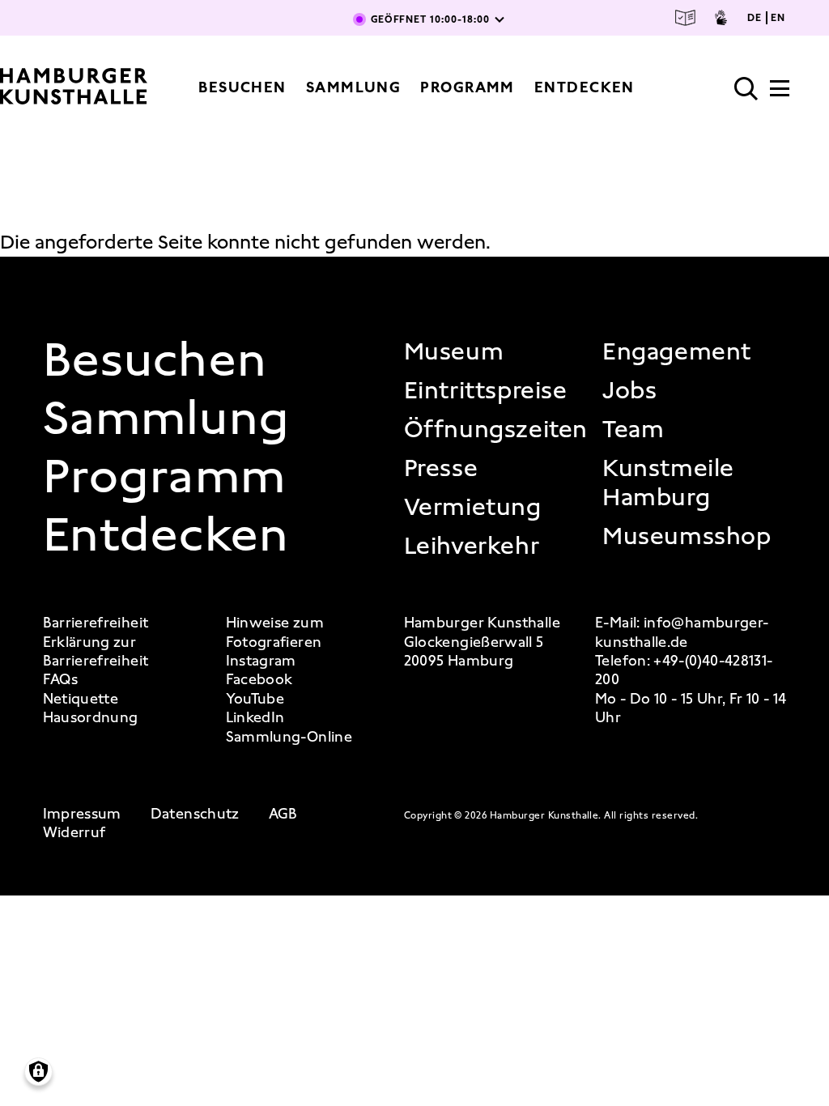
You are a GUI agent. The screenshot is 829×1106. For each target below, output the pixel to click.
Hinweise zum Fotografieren (275, 632)
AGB (283, 814)
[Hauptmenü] (779, 93)
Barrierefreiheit (96, 623)
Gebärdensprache (721, 18)
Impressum (82, 814)
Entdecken (584, 87)
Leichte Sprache (685, 18)
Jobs (629, 390)
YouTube (255, 699)
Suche (746, 89)
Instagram (261, 661)
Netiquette (81, 699)
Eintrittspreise (486, 390)
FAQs (60, 679)
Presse (441, 468)
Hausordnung (90, 717)
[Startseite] (73, 88)
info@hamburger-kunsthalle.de (681, 632)
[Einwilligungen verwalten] (38, 1071)
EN (778, 17)
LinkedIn (255, 717)
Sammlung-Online (289, 737)
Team (633, 429)
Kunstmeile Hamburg (668, 482)
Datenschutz (195, 814)
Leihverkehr (472, 545)
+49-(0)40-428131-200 (683, 670)
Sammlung (354, 87)
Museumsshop (687, 536)
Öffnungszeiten (496, 429)
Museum (454, 351)
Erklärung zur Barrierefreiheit (96, 651)
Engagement (676, 351)
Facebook (259, 679)
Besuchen (242, 87)
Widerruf (74, 832)
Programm (467, 87)
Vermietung (473, 506)
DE (754, 17)
